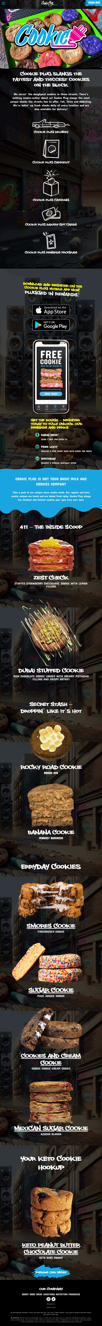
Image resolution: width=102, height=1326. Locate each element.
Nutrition (62, 1294)
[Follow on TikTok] (53, 1299)
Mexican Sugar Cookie (51, 1127)
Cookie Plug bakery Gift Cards (51, 224)
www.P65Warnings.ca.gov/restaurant (70, 1322)
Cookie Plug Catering (51, 199)
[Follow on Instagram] (49, 1299)
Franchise (74, 1294)
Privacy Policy (51, 1307)
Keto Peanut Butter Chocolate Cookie (51, 1248)
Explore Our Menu (51, 1272)
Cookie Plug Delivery (51, 131)
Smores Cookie (51, 925)
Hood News (36, 1294)
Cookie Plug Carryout (51, 162)
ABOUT (25, 1294)
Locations (49, 1294)
